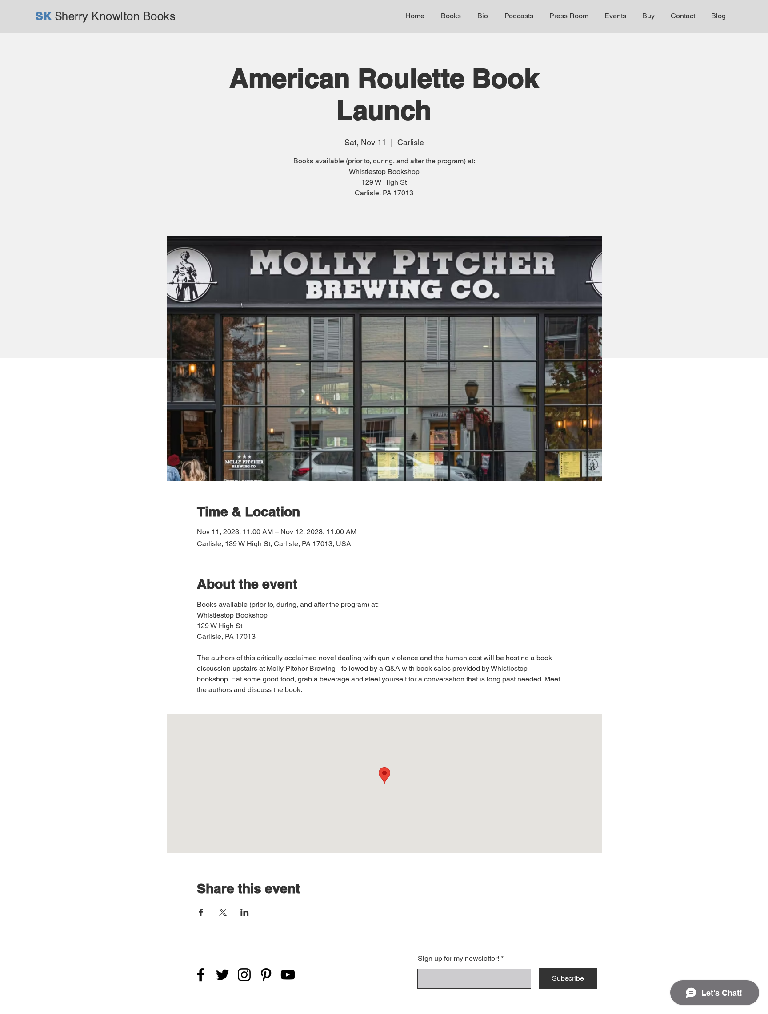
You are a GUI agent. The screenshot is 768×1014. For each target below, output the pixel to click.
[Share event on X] (223, 912)
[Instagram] (244, 974)
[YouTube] (287, 974)
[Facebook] (200, 974)
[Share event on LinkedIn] (244, 912)
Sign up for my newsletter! (458, 958)
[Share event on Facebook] (201, 912)
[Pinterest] (266, 974)
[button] (449, 16)
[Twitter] (222, 974)
